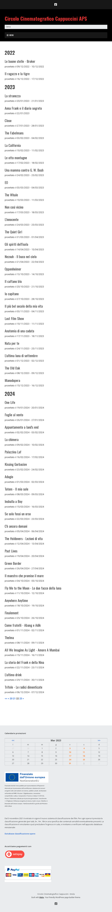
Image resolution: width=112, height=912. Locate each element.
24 (70, 759)
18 (84, 756)
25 (84, 759)
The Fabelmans (14, 132)
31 (70, 763)
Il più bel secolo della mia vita (24, 306)
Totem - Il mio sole (16, 489)
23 (20, 698)
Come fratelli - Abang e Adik (23, 625)
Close (8, 120)
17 (70, 756)
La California (13, 145)
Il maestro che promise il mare (24, 575)
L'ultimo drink (13, 674)
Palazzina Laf (13, 451)
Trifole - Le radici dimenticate (23, 687)
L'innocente (12, 219)
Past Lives (11, 550)
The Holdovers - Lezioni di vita (24, 538)
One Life (10, 402)
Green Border (13, 563)
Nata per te (12, 343)
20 (11, 698)
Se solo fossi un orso (18, 513)
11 (84, 752)
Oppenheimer (13, 268)
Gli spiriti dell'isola (16, 244)
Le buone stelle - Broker (20, 61)
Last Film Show (14, 318)
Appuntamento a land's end (21, 427)
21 (14, 698)
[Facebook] (56, 4)
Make (41, 897)
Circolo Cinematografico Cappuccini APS (46, 18)
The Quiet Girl (13, 231)
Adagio (9, 476)
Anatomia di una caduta (19, 330)
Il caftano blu (13, 281)
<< (6, 698)
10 (70, 752)
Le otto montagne (16, 157)
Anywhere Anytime (16, 600)
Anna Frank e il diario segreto (23, 108)
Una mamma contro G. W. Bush (24, 170)
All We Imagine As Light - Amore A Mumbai (32, 649)
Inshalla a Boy (13, 501)
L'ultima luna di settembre (21, 355)
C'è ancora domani (16, 526)
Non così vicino (14, 207)
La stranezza (13, 95)
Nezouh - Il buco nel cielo (21, 256)
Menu (11, 35)
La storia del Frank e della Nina (24, 662)
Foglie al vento (14, 414)
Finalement (12, 612)
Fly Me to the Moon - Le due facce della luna (33, 588)
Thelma (9, 637)
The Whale (11, 194)
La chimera (12, 439)
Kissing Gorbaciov (16, 464)
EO (6, 182)
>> (99, 740)
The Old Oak (12, 368)
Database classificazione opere (20, 833)
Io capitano (12, 293)
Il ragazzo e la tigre (17, 73)
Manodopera (12, 380)
